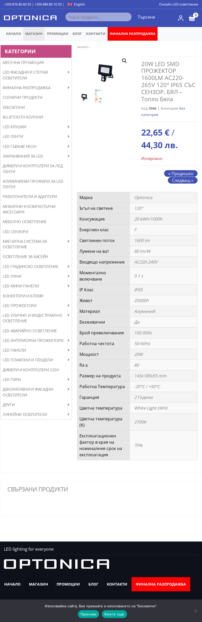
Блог (77, 33)
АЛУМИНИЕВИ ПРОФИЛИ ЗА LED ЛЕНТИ (33, 184)
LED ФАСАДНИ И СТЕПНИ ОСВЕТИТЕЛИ (25, 74)
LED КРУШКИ (14, 126)
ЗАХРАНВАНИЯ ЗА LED (23, 156)
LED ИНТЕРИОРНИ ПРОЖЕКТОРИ (33, 340)
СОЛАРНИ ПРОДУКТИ (22, 97)
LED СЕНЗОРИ (15, 231)
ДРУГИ (9, 404)
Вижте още (114, 614)
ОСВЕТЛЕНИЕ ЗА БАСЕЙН (25, 256)
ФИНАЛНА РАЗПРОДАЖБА (132, 33)
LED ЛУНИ (12, 276)
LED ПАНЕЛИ (14, 350)
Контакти (95, 33)
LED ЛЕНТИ (13, 136)
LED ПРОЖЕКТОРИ (20, 305)
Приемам (88, 614)
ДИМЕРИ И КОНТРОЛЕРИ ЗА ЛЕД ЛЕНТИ (33, 168)
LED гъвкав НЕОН (20, 146)
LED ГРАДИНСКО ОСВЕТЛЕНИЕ (30, 266)
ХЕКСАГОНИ (13, 107)
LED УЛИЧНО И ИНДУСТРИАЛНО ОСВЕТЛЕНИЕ (33, 318)
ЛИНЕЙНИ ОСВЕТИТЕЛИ (25, 414)
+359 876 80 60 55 (17, 4)
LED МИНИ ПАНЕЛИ (21, 285)
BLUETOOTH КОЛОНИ (23, 117)
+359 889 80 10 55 (48, 4)
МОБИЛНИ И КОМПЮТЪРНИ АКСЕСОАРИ (29, 209)
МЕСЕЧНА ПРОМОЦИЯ (23, 62)
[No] (195, 610)
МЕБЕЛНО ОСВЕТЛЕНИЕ (25, 221)
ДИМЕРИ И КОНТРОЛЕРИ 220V (31, 369)
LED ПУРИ (12, 379)
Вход (180, 18)
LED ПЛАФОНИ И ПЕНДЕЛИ (28, 359)
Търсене (146, 17)
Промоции (57, 33)
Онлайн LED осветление (178, 4)
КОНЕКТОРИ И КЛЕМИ (23, 295)
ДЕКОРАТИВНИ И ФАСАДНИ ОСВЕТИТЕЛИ (28, 392)
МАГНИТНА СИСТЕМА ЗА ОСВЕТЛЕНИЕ (25, 244)
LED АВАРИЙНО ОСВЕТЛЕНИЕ (30, 330)
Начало (13, 33)
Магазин (34, 33)
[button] (124, 61)
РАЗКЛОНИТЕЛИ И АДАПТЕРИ (30, 196)
